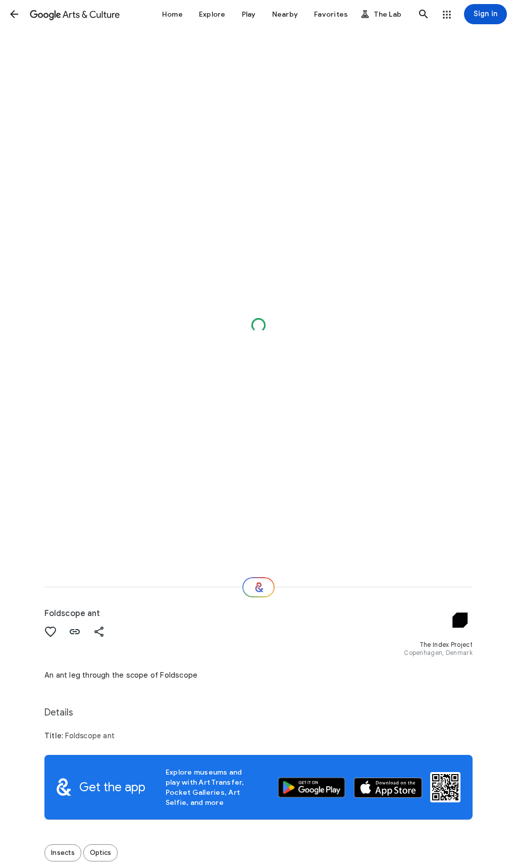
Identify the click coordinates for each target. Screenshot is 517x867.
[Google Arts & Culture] (74, 14)
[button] (14, 14)
